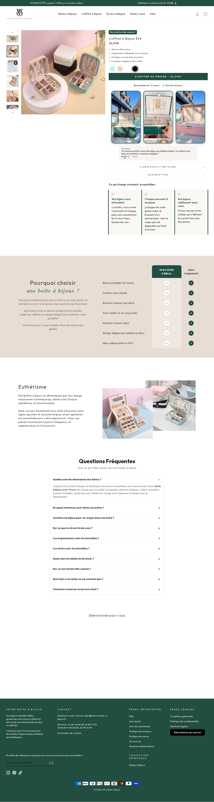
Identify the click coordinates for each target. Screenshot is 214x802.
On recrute (135, 741)
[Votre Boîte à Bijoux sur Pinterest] (14, 773)
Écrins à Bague (116, 13)
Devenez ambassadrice (141, 746)
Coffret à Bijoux (92, 13)
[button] (126, 117)
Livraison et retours (158, 166)
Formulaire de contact (69, 733)
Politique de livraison (140, 731)
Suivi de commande (139, 726)
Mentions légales (179, 726)
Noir (135, 69)
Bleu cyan (112, 69)
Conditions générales (181, 716)
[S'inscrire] (51, 763)
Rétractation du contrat (187, 732)
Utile (153, 13)
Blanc (127, 69)
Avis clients (135, 721)
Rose (120, 69)
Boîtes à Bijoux (67, 13)
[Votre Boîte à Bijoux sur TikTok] (20, 773)
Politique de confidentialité (184, 721)
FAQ (131, 716)
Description (158, 174)
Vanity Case (137, 13)
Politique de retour (139, 736)
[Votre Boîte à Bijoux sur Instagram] (8, 773)
